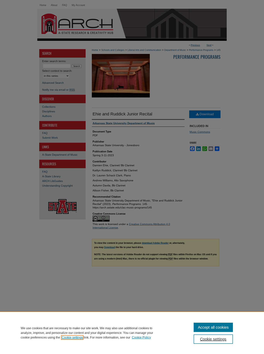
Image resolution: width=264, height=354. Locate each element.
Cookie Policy (141, 337)
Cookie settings (72, 337)
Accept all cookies (213, 327)
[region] (132, 332)
